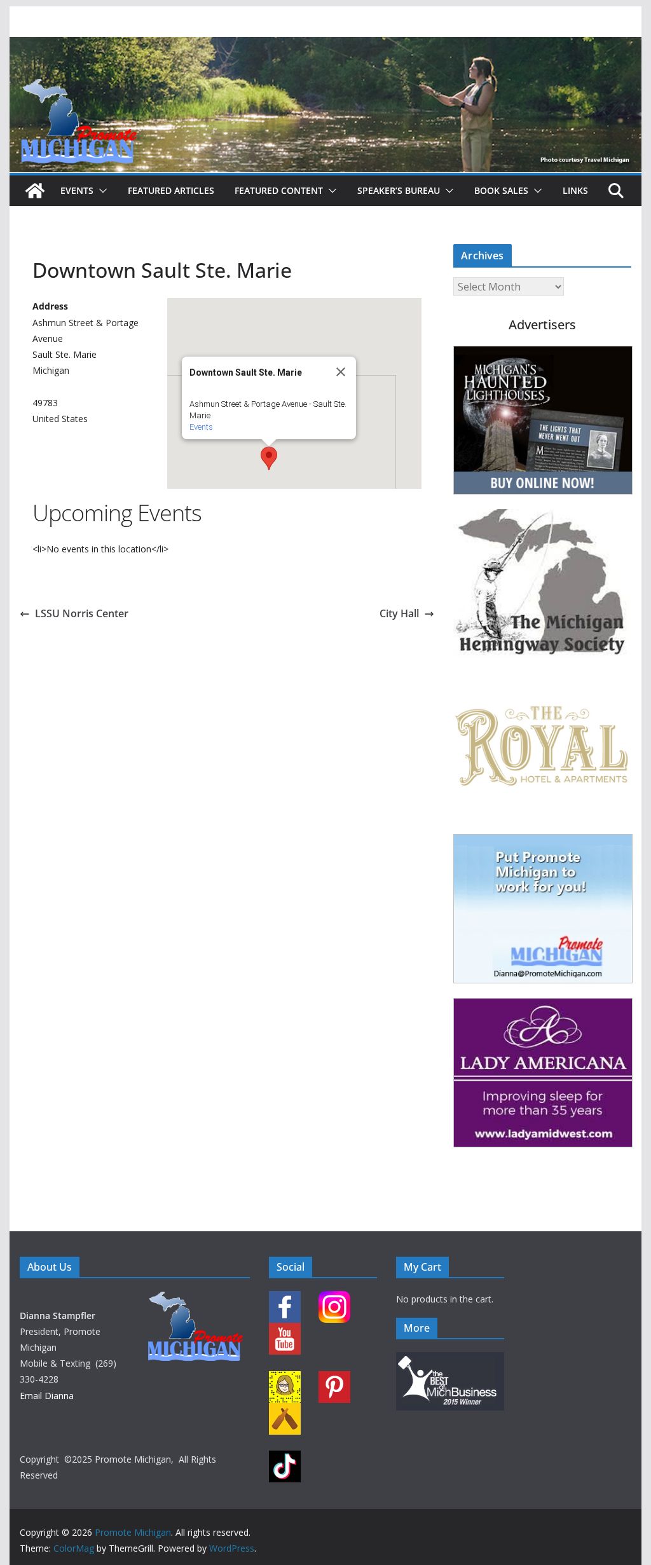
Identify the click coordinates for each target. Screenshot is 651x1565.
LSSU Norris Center (81, 613)
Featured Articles (171, 190)
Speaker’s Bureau (398, 190)
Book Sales (501, 190)
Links (575, 190)
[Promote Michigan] (325, 46)
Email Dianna (47, 1396)
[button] (100, 191)
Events (76, 190)
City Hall (399, 613)
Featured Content (279, 190)
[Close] (341, 372)
